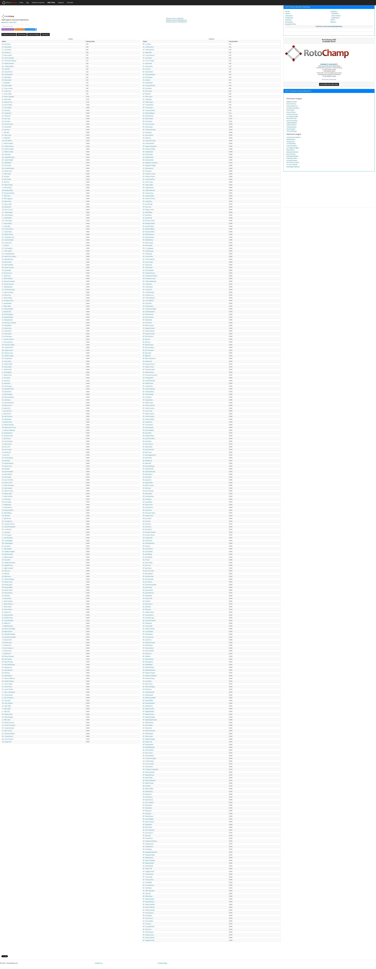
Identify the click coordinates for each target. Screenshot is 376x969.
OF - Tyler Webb (6, 706)
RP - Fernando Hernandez (150, 375)
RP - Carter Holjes (148, 262)
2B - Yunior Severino (7, 739)
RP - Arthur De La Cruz (149, 198)
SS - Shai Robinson (7, 676)
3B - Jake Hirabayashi (8, 397)
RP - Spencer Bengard (149, 860)
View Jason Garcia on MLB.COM (174, 18)
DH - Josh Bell (5, 69)
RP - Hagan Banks (148, 400)
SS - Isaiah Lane (6, 383)
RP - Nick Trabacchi (148, 750)
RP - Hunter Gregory (148, 416)
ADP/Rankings (21, 34)
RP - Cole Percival (148, 287)
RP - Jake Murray (147, 460)
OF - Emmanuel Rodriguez (9, 61)
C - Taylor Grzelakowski (8, 692)
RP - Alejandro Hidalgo (149, 165)
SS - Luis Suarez (6, 546)
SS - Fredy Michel (6, 331)
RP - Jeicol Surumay (148, 491)
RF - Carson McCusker (8, 58)
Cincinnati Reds (291, 143)
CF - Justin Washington (8, 485)
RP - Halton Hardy (148, 403)
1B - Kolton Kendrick (7, 510)
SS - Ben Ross (5, 182)
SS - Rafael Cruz (6, 623)
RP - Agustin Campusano (150, 146)
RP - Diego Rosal (147, 320)
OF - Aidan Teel (6, 116)
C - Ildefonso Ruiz (7, 375)
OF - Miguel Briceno (7, 565)
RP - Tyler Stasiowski (148, 891)
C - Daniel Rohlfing (7, 278)
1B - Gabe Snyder (7, 334)
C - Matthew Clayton (7, 557)
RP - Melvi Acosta (147, 684)
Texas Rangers (291, 129)
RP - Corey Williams (148, 300)
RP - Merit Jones (147, 689)
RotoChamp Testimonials (329, 79)
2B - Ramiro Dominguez (8, 629)
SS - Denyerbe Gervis (8, 300)
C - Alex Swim (5, 132)
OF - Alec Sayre (6, 121)
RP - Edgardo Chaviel (149, 328)
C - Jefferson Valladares (8, 430)
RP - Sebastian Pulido (149, 855)
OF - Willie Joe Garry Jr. (8, 722)
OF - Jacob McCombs (8, 389)
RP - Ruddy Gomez (148, 816)
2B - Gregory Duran (7, 350)
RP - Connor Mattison (149, 298)
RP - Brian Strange (148, 243)
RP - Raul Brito (147, 786)
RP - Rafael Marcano (148, 775)
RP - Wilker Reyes (147, 896)
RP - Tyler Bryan (147, 888)
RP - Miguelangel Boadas (150, 720)
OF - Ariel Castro (6, 165)
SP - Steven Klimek (148, 866)
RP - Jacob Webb (147, 447)
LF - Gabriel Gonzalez (8, 63)
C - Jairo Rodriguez (7, 394)
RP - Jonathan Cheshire (149, 532)
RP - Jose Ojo (146, 546)
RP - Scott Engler (147, 849)
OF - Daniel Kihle (6, 270)
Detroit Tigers (290, 110)
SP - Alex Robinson (148, 168)
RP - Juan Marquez (148, 573)
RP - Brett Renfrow (148, 240)
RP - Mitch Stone (147, 728)
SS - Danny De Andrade (8, 281)
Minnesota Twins (7, 22)
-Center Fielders (336, 16)
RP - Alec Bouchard (148, 160)
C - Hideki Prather (7, 369)
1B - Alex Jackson (6, 47)
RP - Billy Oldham (147, 212)
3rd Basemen (289, 22)
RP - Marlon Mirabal (148, 651)
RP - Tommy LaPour (148, 880)
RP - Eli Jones (146, 339)
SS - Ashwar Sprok (7, 171)
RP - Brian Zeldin (147, 245)
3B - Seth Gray (6, 673)
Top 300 (287, 11)
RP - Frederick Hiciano (149, 380)
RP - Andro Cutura (148, 182)
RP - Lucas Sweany (148, 631)
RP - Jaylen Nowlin (148, 482)
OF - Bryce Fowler (7, 204)
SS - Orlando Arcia (7, 102)
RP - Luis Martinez (148, 634)
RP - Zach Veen (147, 929)
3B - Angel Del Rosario (8, 157)
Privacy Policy (162, 963)
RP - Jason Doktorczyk (149, 471)
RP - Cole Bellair (147, 284)
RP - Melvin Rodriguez (149, 686)
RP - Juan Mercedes (148, 576)
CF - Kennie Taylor (7, 493)
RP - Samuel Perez (148, 838)
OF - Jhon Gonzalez (7, 441)
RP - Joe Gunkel (147, 518)
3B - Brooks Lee (6, 52)
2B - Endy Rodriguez (7, 314)
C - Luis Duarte (6, 532)
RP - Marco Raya (147, 91)
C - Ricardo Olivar (7, 640)
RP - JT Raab (146, 560)
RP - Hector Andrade (148, 405)
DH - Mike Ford (6, 571)
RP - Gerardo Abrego (149, 389)
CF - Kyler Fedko (6, 99)
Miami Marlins (291, 150)
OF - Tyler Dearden (7, 703)
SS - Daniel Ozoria (7, 273)
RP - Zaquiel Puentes (148, 940)
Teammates (45, 34)
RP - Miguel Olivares (148, 714)
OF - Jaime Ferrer (6, 391)
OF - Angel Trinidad (7, 160)
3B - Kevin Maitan (6, 502)
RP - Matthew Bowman (149, 670)
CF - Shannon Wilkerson (8, 678)
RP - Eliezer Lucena (148, 345)
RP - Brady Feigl (147, 218)
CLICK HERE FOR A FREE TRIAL (329, 84)
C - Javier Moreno (7, 411)
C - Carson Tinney (7, 232)
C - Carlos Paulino (7, 223)
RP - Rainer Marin (147, 778)
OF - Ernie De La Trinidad (9, 323)
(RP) (14, 22)
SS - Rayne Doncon (7, 631)
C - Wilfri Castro (6, 720)
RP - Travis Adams (148, 107)
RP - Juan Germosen (148, 571)
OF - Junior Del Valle (7, 480)
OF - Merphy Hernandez (8, 562)
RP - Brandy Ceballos (149, 223)
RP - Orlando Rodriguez (149, 758)
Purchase (70, 2)
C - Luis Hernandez (7, 538)
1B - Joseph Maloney (7, 463)
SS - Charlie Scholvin (7, 234)
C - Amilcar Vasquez (7, 143)
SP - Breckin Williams (148, 229)
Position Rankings (7, 29)
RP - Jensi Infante (147, 493)
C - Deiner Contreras (7, 292)
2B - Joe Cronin (6, 447)
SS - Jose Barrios (6, 452)
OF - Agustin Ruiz (6, 113)
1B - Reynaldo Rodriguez (9, 637)
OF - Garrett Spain (7, 336)
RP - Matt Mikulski (147, 664)
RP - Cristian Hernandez (149, 309)
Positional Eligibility (33, 34)
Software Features (38, 2)
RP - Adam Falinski (148, 135)
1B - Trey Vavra (6, 700)
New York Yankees (292, 121)
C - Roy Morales (6, 653)
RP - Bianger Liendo (148, 209)
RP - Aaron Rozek (147, 127)
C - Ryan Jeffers (6, 83)
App (27, 2)
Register (61, 2)
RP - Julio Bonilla (147, 587)
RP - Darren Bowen (148, 317)
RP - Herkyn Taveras (148, 413)
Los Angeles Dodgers (293, 148)
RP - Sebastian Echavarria (150, 852)
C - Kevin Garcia (6, 499)
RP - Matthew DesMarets (149, 676)
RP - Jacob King (147, 441)
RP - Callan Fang (147, 254)
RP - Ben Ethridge (147, 204)
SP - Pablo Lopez (147, 96)
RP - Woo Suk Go (147, 121)
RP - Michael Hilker (148, 700)
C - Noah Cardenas (7, 601)
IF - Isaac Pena (6, 380)
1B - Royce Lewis (6, 80)
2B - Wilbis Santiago (7, 717)
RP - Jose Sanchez (148, 551)
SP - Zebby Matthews (149, 113)
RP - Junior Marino (148, 590)
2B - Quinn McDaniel (7, 620)
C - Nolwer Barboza (7, 604)
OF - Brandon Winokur (8, 193)
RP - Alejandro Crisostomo (150, 163)
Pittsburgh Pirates (292, 158)
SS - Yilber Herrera (7, 731)
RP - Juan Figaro (147, 568)
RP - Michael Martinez (149, 703)
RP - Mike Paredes (148, 118)
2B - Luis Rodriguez (7, 540)
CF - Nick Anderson (7, 593)
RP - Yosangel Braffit (148, 926)
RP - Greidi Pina (147, 397)
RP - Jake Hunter (147, 458)
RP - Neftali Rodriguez (149, 739)
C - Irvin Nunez (6, 378)
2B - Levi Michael (6, 529)
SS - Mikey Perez (6, 576)
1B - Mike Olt (5, 573)
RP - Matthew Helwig (148, 678)
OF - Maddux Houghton (8, 551)
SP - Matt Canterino (148, 659)
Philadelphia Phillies (292, 156)
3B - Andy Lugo (6, 154)
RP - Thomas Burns (148, 874)
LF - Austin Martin (6, 50)
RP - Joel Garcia (147, 527)
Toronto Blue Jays (292, 131)
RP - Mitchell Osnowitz (149, 731)
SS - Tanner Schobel (7, 689)
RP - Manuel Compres (149, 642)
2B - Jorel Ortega (6, 449)
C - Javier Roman (6, 413)
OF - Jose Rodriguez (7, 458)
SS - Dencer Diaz (6, 295)
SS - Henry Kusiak (6, 367)
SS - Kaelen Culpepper (8, 96)
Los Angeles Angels (292, 116)
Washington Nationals (293, 167)
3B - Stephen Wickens (8, 681)
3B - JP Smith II (6, 469)
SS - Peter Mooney (7, 609)
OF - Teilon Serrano (7, 695)
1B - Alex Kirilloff (6, 127)
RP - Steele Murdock (148, 863)
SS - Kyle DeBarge (7, 513)
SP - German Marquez (149, 74)
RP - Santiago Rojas (148, 844)
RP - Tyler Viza (147, 893)
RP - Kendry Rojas (148, 83)
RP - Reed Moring (147, 791)
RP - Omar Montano (148, 755)
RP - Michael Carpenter (149, 698)
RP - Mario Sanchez (148, 648)
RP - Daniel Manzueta (149, 311)
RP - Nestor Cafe (147, 742)
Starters (332, 20)
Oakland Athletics (292, 123)
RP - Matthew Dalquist (149, 673)
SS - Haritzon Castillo (7, 356)
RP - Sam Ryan (147, 835)
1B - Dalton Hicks (6, 262)
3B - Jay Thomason (7, 416)
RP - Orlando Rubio (148, 761)
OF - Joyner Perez (7, 466)
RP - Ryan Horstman (148, 822)
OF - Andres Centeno (8, 149)
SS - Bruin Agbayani (7, 198)
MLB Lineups (19, 29)
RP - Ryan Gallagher (148, 819)
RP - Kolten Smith (147, 598)
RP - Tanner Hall (147, 868)
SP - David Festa (147, 63)
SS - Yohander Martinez (8, 733)
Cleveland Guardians (293, 108)
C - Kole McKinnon (7, 507)
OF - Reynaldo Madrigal (8, 634)
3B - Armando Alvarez (8, 168)
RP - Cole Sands (147, 58)
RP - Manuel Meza (148, 645)
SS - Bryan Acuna (6, 201)
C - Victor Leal (6, 711)
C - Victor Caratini (7, 94)
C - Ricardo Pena (6, 645)
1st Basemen (289, 16)
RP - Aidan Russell (148, 152)
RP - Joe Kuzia (146, 521)
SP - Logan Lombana (148, 629)
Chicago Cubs (291, 141)
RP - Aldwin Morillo (148, 157)
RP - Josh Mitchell (147, 557)
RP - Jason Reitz (147, 477)
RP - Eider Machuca (148, 336)
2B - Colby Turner (7, 243)
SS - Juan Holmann (7, 474)
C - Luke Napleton (7, 549)
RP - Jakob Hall (147, 463)
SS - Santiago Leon (7, 667)
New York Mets (291, 154)
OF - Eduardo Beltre (7, 309)
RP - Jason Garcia (147, 474)
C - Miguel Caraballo (7, 568)
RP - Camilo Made (148, 256)
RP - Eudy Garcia (147, 361)
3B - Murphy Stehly (7, 587)
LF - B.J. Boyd (5, 176)
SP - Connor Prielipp (148, 61)
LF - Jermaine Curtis (7, 436)
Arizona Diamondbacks (293, 137)
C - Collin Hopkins (7, 251)
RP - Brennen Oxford (148, 232)
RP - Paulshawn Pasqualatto (150, 769)
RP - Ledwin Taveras (148, 612)
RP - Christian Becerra (149, 273)
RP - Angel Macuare (148, 187)
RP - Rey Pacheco (147, 797)
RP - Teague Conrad (148, 871)
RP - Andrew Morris (148, 47)
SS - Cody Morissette (7, 240)
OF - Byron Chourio (7, 209)
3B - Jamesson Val (7, 405)
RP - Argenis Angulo (148, 196)
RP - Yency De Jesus (148, 913)
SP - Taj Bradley (147, 99)
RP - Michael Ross (148, 706)
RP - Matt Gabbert (148, 662)
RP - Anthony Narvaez (149, 190)
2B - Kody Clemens (7, 72)
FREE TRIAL (51, 2)
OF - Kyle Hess (6, 515)
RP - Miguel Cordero (148, 709)
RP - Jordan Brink (147, 538)
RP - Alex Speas (147, 171)
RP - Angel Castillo (148, 185)
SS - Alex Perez (6, 130)
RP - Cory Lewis (147, 303)
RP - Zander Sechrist (148, 937)
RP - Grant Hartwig (148, 394)
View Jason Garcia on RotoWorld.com (176, 20)
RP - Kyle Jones (147, 609)
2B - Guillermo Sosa (7, 353)
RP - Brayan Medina (148, 226)
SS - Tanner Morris (7, 686)
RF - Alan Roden (6, 44)
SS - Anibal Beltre (6, 163)
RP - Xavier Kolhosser (149, 907)
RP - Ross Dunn (147, 813)
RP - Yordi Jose (147, 924)
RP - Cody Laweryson (149, 55)
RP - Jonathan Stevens (149, 535)
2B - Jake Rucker (6, 400)
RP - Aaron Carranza (148, 124)
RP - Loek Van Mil (147, 626)
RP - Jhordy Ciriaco (148, 515)
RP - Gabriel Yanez (148, 383)
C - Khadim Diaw (6, 505)
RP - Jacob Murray (148, 444)
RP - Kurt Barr (146, 601)
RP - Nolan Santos (148, 753)
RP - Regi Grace (147, 794)
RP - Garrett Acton (148, 72)
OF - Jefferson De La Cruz (9, 427)
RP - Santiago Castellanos (150, 841)
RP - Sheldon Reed (148, 857)
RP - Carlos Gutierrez (149, 259)
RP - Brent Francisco (148, 234)
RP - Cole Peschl (147, 289)
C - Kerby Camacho (7, 496)
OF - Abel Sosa (6, 110)
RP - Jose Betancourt (148, 543)
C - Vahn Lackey (6, 709)
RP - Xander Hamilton (149, 904)
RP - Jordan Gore (147, 540)
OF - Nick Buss (6, 596)
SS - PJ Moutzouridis (7, 615)
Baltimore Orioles (292, 102)
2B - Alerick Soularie (7, 124)
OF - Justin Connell (7, 482)
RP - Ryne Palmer (147, 827)
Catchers (287, 13)
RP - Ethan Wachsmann (149, 358)
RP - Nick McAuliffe (148, 744)
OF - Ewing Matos (6, 325)
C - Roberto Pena (6, 651)
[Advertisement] (37, 9)
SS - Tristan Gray (6, 91)
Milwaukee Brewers (292, 152)
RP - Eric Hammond (148, 350)
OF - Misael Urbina (7, 582)
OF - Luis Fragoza (7, 535)
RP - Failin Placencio (148, 372)
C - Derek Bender (7, 303)
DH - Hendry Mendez (8, 66)
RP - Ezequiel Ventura (149, 364)
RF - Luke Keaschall (7, 74)
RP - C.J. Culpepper (148, 248)
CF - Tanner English (7, 684)
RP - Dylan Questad (148, 325)
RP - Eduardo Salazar (149, 331)
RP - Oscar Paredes (148, 764)
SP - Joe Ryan (146, 80)
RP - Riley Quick (147, 811)
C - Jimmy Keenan (7, 444)
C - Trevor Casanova (7, 698)
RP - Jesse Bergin (147, 502)
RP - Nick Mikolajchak (149, 747)
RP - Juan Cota (147, 565)
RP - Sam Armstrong (148, 830)
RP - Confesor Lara (148, 295)
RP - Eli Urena (146, 342)
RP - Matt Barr (147, 656)
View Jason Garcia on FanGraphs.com (176, 22)
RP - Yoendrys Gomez (149, 110)
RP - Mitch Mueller (148, 725)
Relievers (333, 22)
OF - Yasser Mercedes (8, 728)
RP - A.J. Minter (147, 44)
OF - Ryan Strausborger (8, 664)
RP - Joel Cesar (147, 524)
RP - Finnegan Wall (148, 378)
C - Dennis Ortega (7, 298)
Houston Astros (291, 112)
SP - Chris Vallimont (148, 270)
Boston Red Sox (291, 104)
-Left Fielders (335, 13)
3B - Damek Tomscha (8, 267)
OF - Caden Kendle (7, 212)
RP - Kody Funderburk (149, 85)
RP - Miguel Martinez (148, 711)
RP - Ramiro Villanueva (149, 780)
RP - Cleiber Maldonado (149, 281)
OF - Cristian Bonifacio (8, 254)
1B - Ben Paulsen (6, 179)
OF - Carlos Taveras (7, 229)
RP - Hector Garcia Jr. (149, 408)
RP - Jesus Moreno (148, 507)
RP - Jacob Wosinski (148, 449)
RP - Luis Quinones (148, 637)
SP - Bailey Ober (147, 52)
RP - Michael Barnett (148, 692)
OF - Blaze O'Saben (7, 185)
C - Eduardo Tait (6, 311)
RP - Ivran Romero (148, 425)
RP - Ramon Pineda (148, 783)
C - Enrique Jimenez (7, 320)
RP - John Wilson (147, 529)
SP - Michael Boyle (148, 695)
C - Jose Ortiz (5, 455)
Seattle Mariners (291, 125)
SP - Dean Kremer (148, 66)
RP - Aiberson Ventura (149, 149)
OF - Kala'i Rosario (7, 488)
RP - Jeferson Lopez (148, 485)
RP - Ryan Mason (147, 824)
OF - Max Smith (6, 560)
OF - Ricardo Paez (7, 642)
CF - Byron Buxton (7, 55)
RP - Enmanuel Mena (148, 347)
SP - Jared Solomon (148, 469)
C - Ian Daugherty (7, 372)
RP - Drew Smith (147, 323)
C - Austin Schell (6, 174)
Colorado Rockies (292, 146)
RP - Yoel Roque (147, 915)
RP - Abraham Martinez (149, 130)
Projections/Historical (8, 34)
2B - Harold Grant (7, 358)
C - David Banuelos (7, 287)
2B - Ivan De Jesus (7, 386)
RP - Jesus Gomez (148, 505)
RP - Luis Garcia (147, 88)
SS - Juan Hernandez (7, 471)
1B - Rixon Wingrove (7, 648)
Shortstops (288, 20)
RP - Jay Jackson (147, 480)
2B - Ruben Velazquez (8, 656)
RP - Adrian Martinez (148, 143)
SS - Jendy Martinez (7, 433)
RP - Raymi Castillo (148, 788)
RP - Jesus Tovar (147, 510)
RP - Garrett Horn (148, 386)
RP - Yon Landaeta (148, 921)
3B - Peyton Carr (6, 612)
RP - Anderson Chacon (149, 174)
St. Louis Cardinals (292, 164)
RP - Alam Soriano (148, 154)
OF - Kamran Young (7, 491)
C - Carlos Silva (6, 226)
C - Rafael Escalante (7, 626)
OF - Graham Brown (7, 347)
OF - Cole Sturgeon (7, 248)
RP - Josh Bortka (147, 554)
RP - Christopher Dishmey (150, 276)
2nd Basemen (289, 18)
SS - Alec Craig (6, 118)
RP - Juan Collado (147, 562)
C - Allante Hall (6, 138)
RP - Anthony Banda (148, 50)
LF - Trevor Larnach (7, 88)
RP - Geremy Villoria (148, 391)
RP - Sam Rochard (148, 833)
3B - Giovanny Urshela (8, 345)
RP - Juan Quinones (148, 579)
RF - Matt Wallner (6, 77)
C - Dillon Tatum (6, 306)
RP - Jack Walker (147, 433)
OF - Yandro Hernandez (8, 725)
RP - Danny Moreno (148, 314)
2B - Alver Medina (7, 140)
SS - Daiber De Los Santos (9, 256)
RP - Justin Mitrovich (148, 593)
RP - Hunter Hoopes (148, 419)
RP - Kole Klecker (147, 596)
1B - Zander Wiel (6, 742)
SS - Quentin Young (7, 618)
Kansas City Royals (292, 114)
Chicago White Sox (292, 106)
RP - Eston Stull (147, 353)
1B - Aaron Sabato (7, 105)
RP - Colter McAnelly (148, 292)
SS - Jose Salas (6, 460)
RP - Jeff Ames (147, 488)
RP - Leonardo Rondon (149, 620)
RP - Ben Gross (147, 207)
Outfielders (333, 11)
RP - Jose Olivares (148, 549)
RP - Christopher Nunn (149, 278)
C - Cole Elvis (5, 245)
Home (21, 2)
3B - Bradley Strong (7, 190)
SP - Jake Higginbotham (149, 455)
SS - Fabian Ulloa (6, 328)
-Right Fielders (335, 18)
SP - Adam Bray (147, 132)
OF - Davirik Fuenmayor (8, 289)
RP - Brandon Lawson (149, 220)
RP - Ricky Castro (147, 805)
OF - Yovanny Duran (7, 736)
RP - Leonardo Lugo (148, 618)
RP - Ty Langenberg (148, 885)
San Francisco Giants (293, 162)
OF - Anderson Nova (7, 146)
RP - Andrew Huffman (149, 179)
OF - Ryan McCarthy (7, 662)
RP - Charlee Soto (148, 267)
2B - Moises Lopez (7, 584)
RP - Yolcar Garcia (148, 918)
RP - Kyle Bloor (147, 607)
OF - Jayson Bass (6, 419)
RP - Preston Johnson (149, 772)
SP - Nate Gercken (148, 736)
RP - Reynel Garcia (148, 800)
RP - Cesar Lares (147, 265)
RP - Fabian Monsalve (149, 369)
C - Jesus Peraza (6, 438)
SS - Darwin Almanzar (8, 284)
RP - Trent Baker (147, 882)
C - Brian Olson (6, 196)
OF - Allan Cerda (6, 135)
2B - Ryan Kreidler (7, 85)
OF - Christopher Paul (8, 237)
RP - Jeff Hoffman (147, 77)
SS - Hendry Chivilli (7, 364)
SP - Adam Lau (147, 138)
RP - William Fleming (148, 899)
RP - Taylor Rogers (148, 102)
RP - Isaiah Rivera (147, 422)
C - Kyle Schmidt (6, 518)
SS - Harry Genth (6, 361)
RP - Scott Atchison (148, 846)
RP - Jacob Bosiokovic (149, 438)
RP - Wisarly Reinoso (148, 902)
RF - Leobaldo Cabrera (8, 524)
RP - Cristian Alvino (148, 306)
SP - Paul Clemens (148, 766)
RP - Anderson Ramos (149, 176)
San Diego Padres (292, 160)
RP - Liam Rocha (147, 623)
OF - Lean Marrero (7, 521)
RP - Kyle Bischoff (147, 604)
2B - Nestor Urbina (7, 590)
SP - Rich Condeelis (148, 802)
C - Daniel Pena (6, 276)
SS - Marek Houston (7, 554)
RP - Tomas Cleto (147, 877)
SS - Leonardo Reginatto (8, 527)
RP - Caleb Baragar (148, 251)
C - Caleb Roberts (7, 218)
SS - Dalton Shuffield (7, 265)
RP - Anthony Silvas (148, 193)
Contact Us (98, 963)
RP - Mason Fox (147, 653)
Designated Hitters (290, 24)
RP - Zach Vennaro (148, 932)
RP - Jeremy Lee (147, 499)
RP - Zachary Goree (148, 935)
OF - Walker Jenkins (7, 714)
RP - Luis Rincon (147, 640)
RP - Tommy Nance (148, 105)
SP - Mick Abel (147, 94)
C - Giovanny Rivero (7, 342)
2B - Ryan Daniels (7, 659)
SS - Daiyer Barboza (7, 259)
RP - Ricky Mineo (147, 808)
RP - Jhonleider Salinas (149, 513)
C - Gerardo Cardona (8, 339)
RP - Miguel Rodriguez (149, 717)
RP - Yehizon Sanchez (149, 910)
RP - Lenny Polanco (148, 615)
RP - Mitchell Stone (148, 733)
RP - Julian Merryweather (149, 584)
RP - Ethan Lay (147, 356)
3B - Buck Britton (6, 207)
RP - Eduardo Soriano (149, 334)
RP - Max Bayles (147, 681)
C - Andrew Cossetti (7, 152)
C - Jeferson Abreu (7, 422)
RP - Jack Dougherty (148, 430)
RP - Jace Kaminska (148, 427)
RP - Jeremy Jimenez (148, 496)
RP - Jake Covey (147, 452)
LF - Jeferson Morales (8, 425)
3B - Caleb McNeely (7, 215)
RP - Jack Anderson (148, 116)
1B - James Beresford (8, 403)
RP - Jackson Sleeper (148, 436)
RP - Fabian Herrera (148, 367)
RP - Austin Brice (147, 201)
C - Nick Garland (6, 598)
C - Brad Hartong (6, 187)
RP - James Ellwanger (148, 466)
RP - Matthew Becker (148, 667)
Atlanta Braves (291, 139)
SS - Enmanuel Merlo (7, 317)
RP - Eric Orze (146, 69)
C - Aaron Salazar (7, 107)
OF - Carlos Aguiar (7, 220)
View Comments (29, 29)
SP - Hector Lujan (147, 411)
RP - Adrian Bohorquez (149, 140)
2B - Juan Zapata (6, 477)
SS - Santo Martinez (7, 670)
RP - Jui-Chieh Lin (147, 582)
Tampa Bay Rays (291, 127)
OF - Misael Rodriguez (8, 579)
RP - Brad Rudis (147, 215)
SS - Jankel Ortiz (6, 408)
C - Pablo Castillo (6, 607)
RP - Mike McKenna (148, 722)
